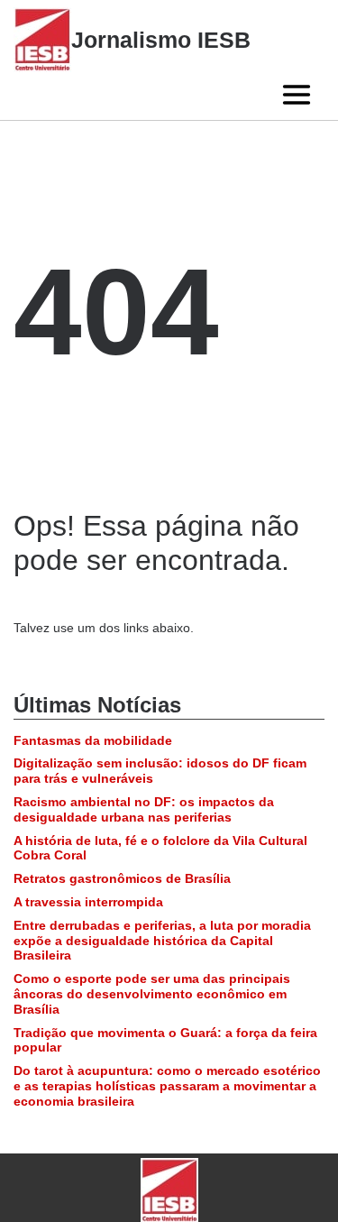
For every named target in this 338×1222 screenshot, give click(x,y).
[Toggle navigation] (296, 95)
